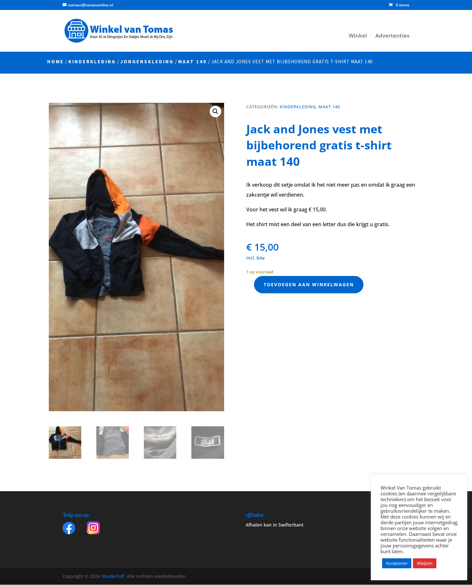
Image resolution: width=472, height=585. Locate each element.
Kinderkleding (92, 61)
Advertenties (392, 36)
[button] (215, 111)
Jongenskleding (147, 61)
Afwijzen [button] (425, 563)
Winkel (358, 36)
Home (55, 61)
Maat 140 (192, 61)
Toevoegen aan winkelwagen (309, 284)
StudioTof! (112, 576)
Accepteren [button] (396, 563)
